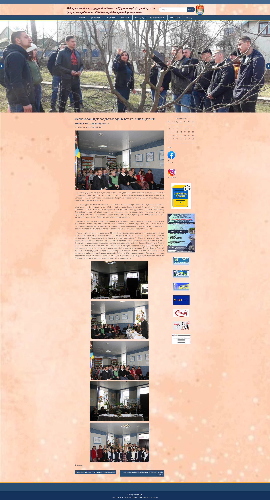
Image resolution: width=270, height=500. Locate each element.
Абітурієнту (175, 17)
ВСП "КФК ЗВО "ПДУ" (95, 127)
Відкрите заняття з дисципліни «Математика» (95, 472)
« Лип (169, 147)
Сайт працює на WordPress (121, 497)
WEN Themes (153, 497)
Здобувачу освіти (157, 17)
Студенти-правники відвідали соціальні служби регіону (143, 473)
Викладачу (139, 17)
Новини (80, 465)
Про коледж (95, 17)
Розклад (189, 17)
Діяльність (125, 17)
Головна (81, 17)
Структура (110, 17)
